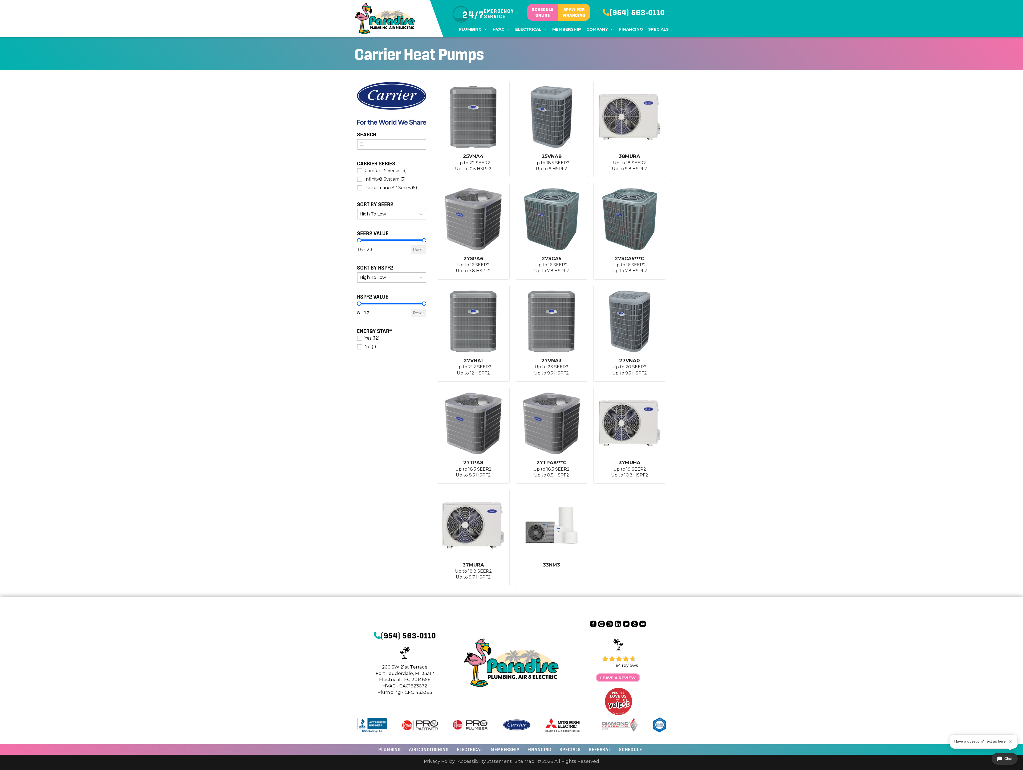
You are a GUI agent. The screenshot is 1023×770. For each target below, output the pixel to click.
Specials (658, 29)
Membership (566, 29)
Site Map (524, 761)
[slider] (359, 240)
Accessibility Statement (485, 761)
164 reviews (626, 665)
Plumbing (470, 29)
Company (597, 29)
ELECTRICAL (470, 749)
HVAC (498, 29)
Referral (600, 749)
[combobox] (391, 144)
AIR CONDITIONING (429, 749)
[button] (391, 170)
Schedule (630, 749)
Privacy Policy (439, 761)
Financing (631, 29)
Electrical (528, 29)
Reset (418, 249)
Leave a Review (618, 677)
